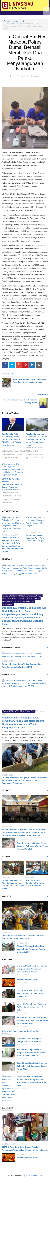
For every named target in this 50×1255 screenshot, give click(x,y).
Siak (32, 711)
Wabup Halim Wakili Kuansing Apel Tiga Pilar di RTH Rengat (35, 538)
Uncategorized (18, 21)
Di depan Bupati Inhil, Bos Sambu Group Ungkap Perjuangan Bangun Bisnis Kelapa (32, 969)
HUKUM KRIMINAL (17, 599)
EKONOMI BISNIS (16, 596)
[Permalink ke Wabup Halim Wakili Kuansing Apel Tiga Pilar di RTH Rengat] (37, 523)
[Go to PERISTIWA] (47, 674)
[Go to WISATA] (47, 896)
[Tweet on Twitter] (12, 365)
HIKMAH (5, 599)
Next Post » (43, 394)
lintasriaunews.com (34, 1175)
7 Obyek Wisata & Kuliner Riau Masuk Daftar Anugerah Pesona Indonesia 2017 (31, 949)
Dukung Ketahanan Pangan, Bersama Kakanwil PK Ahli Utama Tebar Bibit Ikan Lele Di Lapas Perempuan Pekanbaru (25, 780)
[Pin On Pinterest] (25, 365)
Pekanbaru (30, 601)
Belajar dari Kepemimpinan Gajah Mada (20, 1031)
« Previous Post (9, 374)
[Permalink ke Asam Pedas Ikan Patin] (8, 982)
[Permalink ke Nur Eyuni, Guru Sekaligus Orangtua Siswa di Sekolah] (37, 868)
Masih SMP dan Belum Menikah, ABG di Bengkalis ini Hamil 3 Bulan (31, 1007)
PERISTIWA (25, 711)
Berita (5, 596)
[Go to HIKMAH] (47, 559)
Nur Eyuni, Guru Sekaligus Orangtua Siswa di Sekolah (35, 883)
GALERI (39, 596)
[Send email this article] (39, 365)
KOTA (22, 601)
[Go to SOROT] (47, 790)
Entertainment (29, 596)
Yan (13, 76)
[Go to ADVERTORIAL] (47, 511)
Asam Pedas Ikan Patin (27, 979)
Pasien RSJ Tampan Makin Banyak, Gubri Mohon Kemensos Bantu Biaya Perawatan (32, 1052)
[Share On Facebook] (5, 365)
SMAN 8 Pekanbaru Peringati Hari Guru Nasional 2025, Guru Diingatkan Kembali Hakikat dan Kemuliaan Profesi (12, 544)
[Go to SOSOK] (47, 856)
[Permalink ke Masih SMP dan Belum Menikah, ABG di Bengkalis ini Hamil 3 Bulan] (8, 1007)
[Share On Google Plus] (19, 365)
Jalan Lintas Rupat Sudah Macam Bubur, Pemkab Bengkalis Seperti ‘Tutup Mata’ (32, 1066)
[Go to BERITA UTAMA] (47, 647)
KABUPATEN (7, 601)
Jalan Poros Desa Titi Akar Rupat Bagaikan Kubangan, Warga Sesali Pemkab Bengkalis (32, 846)
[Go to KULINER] (47, 1108)
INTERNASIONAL (33, 599)
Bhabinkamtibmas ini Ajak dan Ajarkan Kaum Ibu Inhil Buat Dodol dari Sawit (13, 884)
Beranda (7, 21)
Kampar (16, 601)
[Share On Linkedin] (32, 365)
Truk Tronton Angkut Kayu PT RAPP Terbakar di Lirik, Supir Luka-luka (30, 993)
